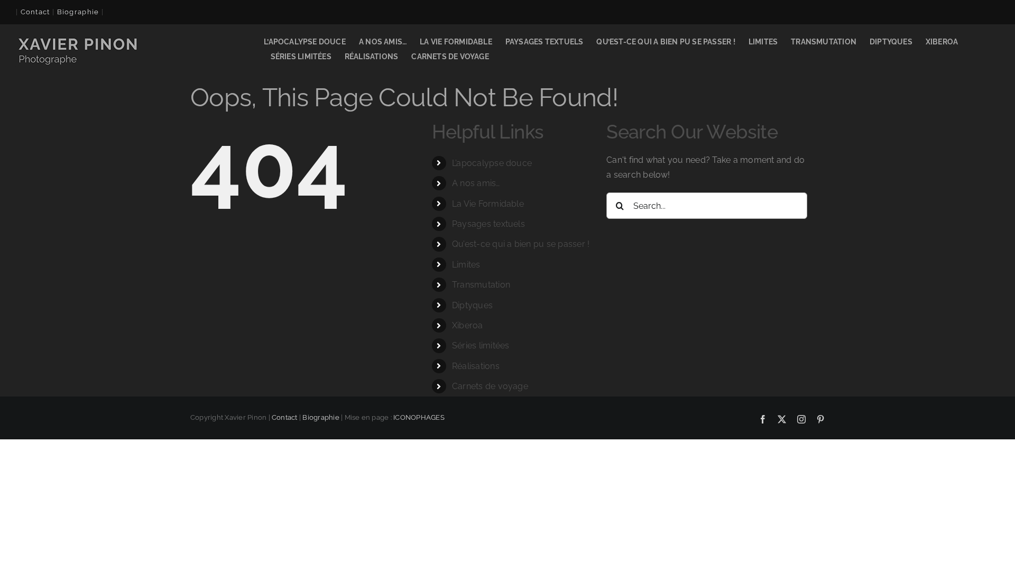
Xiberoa (467, 325)
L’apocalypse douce (492, 163)
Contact (35, 12)
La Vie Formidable (488, 204)
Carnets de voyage (490, 386)
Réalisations (476, 366)
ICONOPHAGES (419, 417)
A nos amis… (476, 183)
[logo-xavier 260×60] (78, 39)
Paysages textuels (488, 224)
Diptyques (472, 305)
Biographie (320, 417)
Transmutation (481, 285)
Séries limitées (481, 345)
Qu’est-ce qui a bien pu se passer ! (520, 244)
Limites (466, 265)
